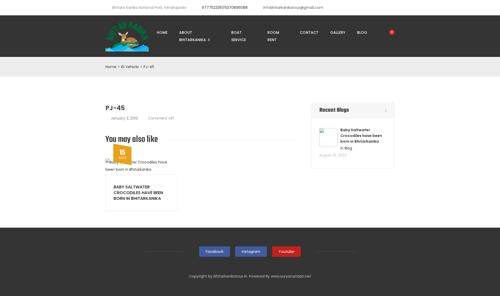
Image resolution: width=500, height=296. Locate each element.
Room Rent (273, 36)
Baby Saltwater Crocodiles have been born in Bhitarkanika (138, 192)
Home (162, 32)
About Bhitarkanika (193, 36)
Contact (309, 32)
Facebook (214, 251)
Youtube (286, 251)
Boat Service (238, 36)
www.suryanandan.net (291, 276)
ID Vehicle (130, 66)
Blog (362, 32)
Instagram (251, 251)
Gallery (337, 32)
